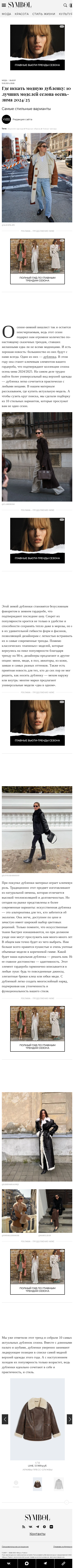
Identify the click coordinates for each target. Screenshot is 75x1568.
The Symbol (19, 5)
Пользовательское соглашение (15, 1547)
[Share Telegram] (45, 1563)
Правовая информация (63, 1547)
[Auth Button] (71, 5)
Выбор (12, 80)
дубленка (49, 357)
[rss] (23, 1526)
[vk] (30, 1526)
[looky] (51, 1526)
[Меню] (4, 5)
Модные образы (33, 129)
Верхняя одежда (15, 129)
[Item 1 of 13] (37, 1419)
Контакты (38, 1534)
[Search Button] (65, 5)
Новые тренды (50, 129)
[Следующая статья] (37, 1502)
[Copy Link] (63, 1563)
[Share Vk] (9, 1563)
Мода (4, 80)
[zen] (44, 1526)
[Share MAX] (27, 1563)
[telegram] (37, 1526)
